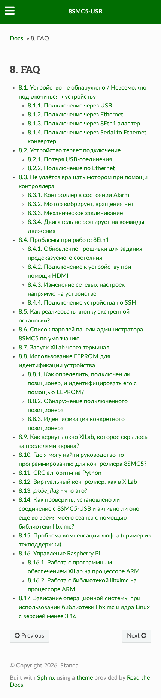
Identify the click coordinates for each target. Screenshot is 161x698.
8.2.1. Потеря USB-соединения (70, 159)
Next (134, 636)
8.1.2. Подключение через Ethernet (75, 115)
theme (84, 678)
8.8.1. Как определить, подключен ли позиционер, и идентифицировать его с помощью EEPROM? (82, 383)
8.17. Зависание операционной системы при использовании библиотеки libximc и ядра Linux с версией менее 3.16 (84, 607)
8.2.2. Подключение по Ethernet (71, 168)
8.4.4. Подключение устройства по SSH (82, 303)
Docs (16, 38)
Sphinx (46, 678)
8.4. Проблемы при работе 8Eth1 (64, 240)
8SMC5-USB (86, 12)
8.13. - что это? (53, 491)
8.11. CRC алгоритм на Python (60, 473)
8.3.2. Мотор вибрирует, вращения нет (81, 204)
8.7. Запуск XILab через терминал (64, 347)
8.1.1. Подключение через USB (70, 106)
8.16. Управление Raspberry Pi (59, 554)
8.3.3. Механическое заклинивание (75, 213)
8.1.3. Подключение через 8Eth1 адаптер (84, 124)
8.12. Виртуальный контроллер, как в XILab (78, 482)
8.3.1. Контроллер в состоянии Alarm (78, 195)
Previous (32, 636)
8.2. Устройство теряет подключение (70, 150)
